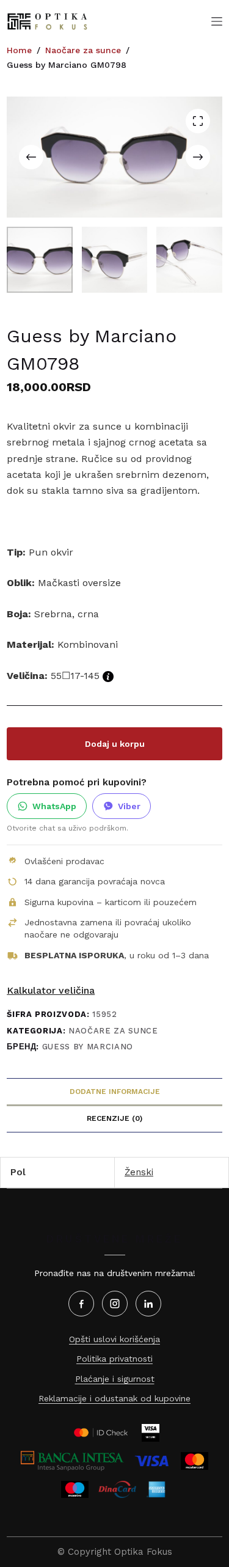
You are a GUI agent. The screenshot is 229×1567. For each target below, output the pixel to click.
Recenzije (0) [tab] (114, 1118)
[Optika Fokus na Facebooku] (81, 1303)
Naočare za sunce (113, 1030)
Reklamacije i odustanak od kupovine (114, 1398)
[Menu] (216, 21)
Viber (129, 806)
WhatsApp (54, 806)
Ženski (139, 1172)
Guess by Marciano (87, 1046)
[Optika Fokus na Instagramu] (115, 1303)
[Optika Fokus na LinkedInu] (148, 1303)
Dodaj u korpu (115, 744)
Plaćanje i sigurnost (114, 1379)
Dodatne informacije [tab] (115, 1091)
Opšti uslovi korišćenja (114, 1339)
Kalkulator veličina (51, 990)
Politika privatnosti (114, 1358)
